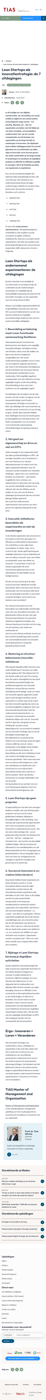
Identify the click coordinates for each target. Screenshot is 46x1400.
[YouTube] (21, 1369)
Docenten (5, 1314)
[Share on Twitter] (17, 102)
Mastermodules (7, 1270)
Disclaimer (26, 1384)
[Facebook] (17, 1369)
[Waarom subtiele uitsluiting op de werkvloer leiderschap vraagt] (23, 1181)
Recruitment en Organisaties (12, 1323)
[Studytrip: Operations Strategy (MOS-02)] (23, 1229)
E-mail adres (8, 1335)
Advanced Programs (9, 1274)
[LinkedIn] (12, 1369)
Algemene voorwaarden (11, 1384)
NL (36, 10)
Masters (5, 1265)
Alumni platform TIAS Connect (13, 1296)
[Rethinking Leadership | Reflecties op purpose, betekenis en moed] (23, 1204)
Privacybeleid (37, 1384)
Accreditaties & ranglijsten (11, 1292)
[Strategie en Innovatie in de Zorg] (23, 1222)
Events (4, 1318)
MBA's (4, 1261)
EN (41, 10)
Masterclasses (7, 1279)
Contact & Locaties (8, 1309)
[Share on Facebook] (22, 102)
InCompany (6, 1283)
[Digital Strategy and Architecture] (23, 1236)
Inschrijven (7, 1341)
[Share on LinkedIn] (12, 102)
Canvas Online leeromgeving (12, 1301)
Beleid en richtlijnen (9, 1305)
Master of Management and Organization (22, 1105)
